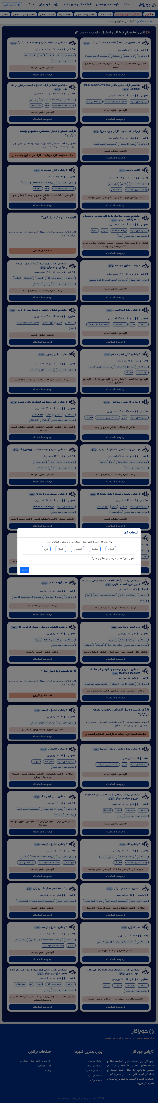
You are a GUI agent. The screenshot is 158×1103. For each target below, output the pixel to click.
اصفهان (78, 549)
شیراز (60, 549)
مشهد (95, 549)
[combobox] (79, 558)
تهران (111, 549)
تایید (24, 570)
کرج (46, 549)
